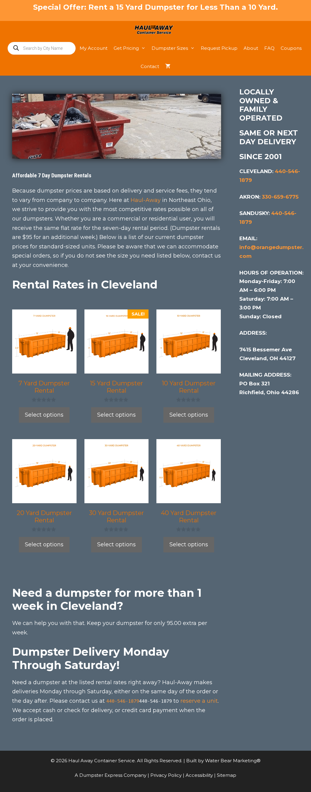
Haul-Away (146, 200)
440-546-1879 (122, 701)
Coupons (291, 48)
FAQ (269, 48)
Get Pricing (126, 48)
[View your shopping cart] (167, 66)
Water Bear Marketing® (233, 760)
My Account (94, 48)
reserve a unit (199, 701)
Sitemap (226, 775)
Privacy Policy (166, 775)
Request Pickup (219, 48)
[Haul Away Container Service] (155, 30)
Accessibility (200, 775)
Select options (44, 414)
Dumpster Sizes (170, 48)
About (251, 48)
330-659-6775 (280, 197)
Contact (150, 66)
